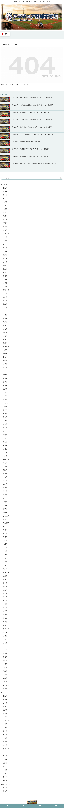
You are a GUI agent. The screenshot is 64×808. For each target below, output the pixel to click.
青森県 (5, 191)
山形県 (5, 202)
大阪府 (5, 283)
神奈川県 (6, 234)
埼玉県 (5, 226)
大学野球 (4, 353)
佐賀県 (5, 329)
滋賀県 (5, 272)
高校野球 (4, 184)
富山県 (5, 258)
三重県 (5, 269)
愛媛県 (5, 318)
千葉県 (5, 223)
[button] (61, 178)
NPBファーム (5, 784)
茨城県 (5, 216)
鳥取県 (5, 301)
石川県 (5, 262)
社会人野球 (5, 523)
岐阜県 (5, 244)
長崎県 (5, 332)
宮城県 (5, 205)
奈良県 (5, 276)
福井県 (5, 265)
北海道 (5, 188)
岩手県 (5, 195)
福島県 (5, 209)
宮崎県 (5, 343)
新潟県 (5, 255)
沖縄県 (5, 350)
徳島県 (5, 315)
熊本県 (5, 339)
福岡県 (5, 325)
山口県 (5, 308)
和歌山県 (6, 290)
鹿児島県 (6, 346)
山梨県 (5, 237)
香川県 (5, 311)
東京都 (5, 230)
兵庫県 (5, 286)
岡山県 (5, 293)
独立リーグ (5, 692)
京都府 (5, 279)
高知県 (5, 322)
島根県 (5, 304)
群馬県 (5, 219)
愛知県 (5, 248)
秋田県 (5, 198)
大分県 (5, 336)
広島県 (5, 297)
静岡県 (5, 241)
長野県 (5, 251)
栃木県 (5, 212)
